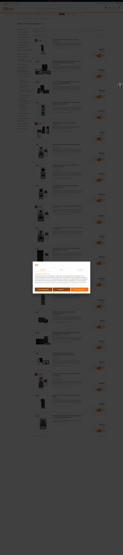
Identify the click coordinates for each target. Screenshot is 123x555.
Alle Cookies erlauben (79, 289)
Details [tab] (61, 269)
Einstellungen (61, 289)
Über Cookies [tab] (80, 269)
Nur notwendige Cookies (43, 289)
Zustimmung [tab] (42, 269)
